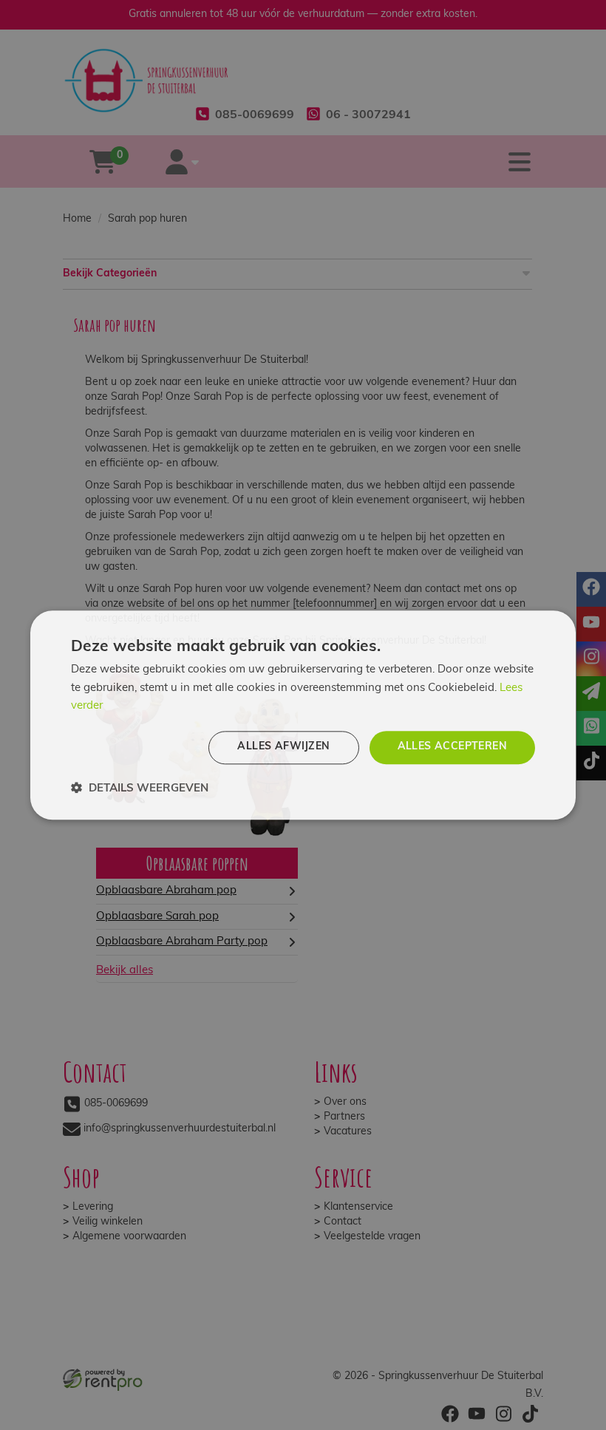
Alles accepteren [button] (452, 746)
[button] (139, 788)
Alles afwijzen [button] (283, 746)
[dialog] (303, 715)
